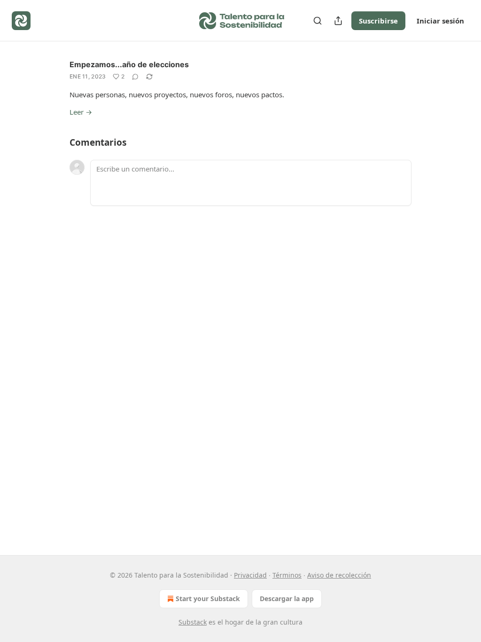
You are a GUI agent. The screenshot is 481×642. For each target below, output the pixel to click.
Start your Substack (208, 598)
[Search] (317, 20)
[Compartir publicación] (338, 20)
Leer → (81, 112)
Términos (287, 575)
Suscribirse (378, 20)
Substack (192, 622)
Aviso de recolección (339, 575)
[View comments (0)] (135, 76)
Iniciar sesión (440, 20)
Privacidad (250, 575)
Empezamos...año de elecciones (129, 64)
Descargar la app (287, 598)
